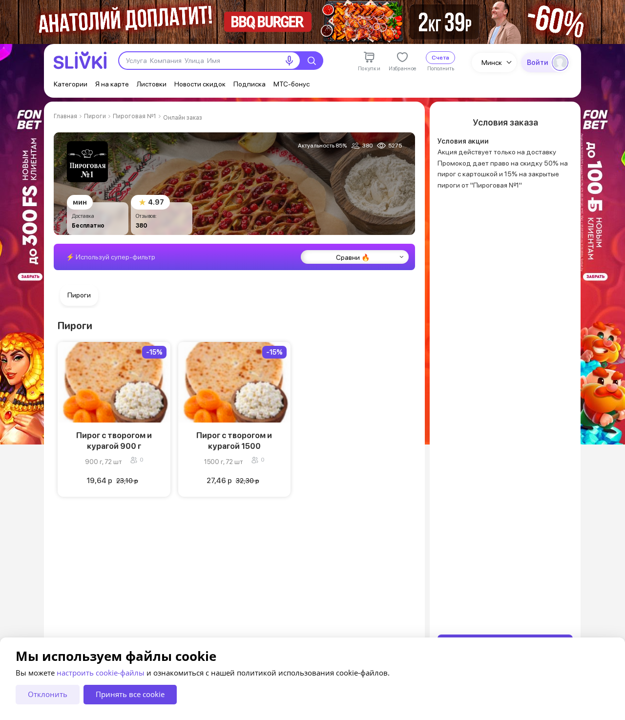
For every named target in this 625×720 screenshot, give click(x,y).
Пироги (95, 116)
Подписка (249, 84)
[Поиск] (311, 60)
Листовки (152, 84)
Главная (65, 116)
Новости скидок (200, 84)
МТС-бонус (291, 84)
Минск (491, 62)
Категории (70, 84)
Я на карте (112, 84)
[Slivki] (80, 60)
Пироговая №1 (134, 116)
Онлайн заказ (182, 117)
